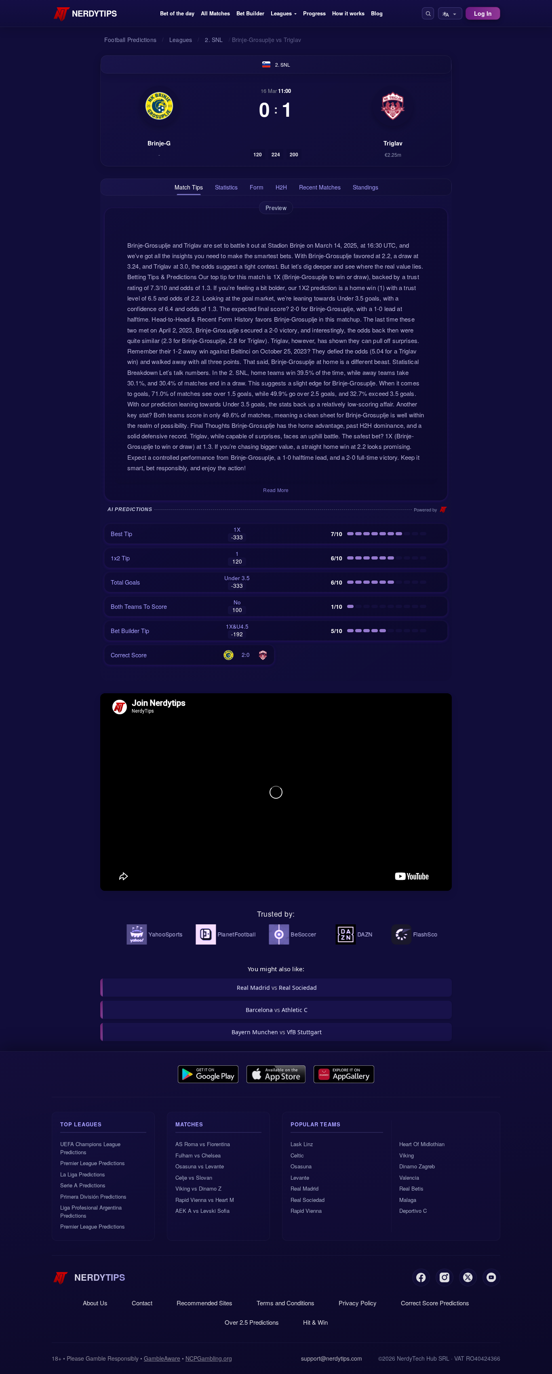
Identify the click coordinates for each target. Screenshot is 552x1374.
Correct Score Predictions (435, 1302)
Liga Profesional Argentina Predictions (91, 1211)
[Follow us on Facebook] (421, 1277)
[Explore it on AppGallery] (344, 1074)
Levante (300, 1177)
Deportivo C (413, 1210)
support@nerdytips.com (331, 1358)
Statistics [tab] (226, 187)
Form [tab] (256, 187)
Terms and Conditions (285, 1302)
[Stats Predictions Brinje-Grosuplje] (159, 106)
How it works (348, 13)
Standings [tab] (365, 187)
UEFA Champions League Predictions (90, 1148)
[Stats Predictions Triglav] (393, 106)
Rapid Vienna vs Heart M (204, 1200)
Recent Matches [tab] (320, 187)
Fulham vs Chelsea (198, 1155)
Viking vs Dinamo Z (198, 1188)
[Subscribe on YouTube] (491, 1277)
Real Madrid (304, 1188)
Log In (483, 13)
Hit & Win (315, 1322)
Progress (314, 13)
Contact (142, 1302)
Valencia (409, 1177)
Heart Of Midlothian (422, 1144)
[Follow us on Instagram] (444, 1277)
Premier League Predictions (92, 1163)
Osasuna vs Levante (199, 1166)
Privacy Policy (358, 1302)
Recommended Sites (204, 1302)
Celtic (297, 1155)
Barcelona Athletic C (277, 1010)
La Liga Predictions (82, 1174)
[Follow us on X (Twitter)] (468, 1277)
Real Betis (411, 1188)
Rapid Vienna (306, 1210)
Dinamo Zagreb (417, 1166)
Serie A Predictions (82, 1185)
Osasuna (301, 1166)
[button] (428, 13)
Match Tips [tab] (189, 187)
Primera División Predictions (93, 1196)
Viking (406, 1155)
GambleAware (162, 1358)
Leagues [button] (281, 13)
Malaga (407, 1200)
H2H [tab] (281, 187)
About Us (95, 1302)
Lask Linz (302, 1144)
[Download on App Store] (276, 1074)
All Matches (215, 13)
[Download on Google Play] (208, 1074)
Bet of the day (177, 13)
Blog (377, 13)
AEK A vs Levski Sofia (202, 1210)
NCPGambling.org (208, 1358)
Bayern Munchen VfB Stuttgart (277, 1032)
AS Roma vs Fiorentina (202, 1144)
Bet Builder (250, 13)
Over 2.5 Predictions (252, 1322)
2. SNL (282, 64)
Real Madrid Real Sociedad (277, 987)
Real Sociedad (307, 1200)
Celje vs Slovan (193, 1177)
